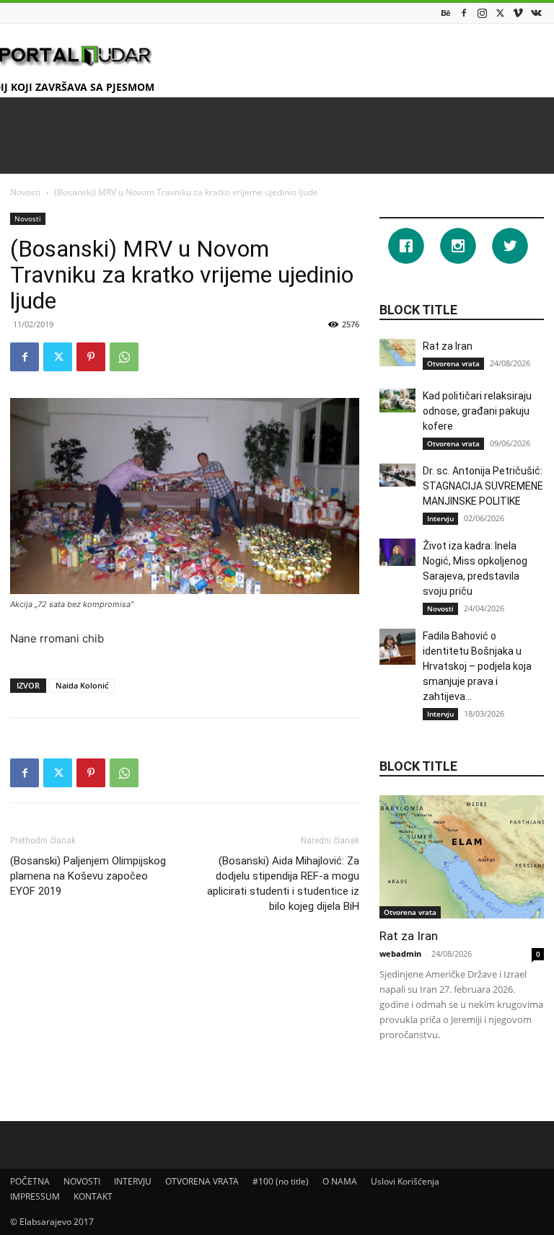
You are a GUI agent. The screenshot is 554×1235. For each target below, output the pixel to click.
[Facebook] (464, 12)
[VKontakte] (536, 12)
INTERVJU (132, 1181)
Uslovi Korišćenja (405, 1181)
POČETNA (30, 1181)
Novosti (25, 192)
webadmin (400, 953)
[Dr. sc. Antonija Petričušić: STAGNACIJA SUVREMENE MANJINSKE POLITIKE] (397, 475)
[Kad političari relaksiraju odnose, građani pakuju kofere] (397, 400)
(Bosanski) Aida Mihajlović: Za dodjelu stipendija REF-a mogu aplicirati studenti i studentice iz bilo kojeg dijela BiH (283, 883)
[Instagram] (482, 12)
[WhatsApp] (124, 356)
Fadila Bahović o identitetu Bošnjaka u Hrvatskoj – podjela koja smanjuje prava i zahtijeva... (477, 666)
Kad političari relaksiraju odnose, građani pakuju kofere (477, 411)
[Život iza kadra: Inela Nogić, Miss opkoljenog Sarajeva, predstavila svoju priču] (397, 552)
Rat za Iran (447, 346)
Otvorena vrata (453, 363)
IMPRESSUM (35, 1196)
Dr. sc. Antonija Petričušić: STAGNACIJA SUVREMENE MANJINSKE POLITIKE (483, 486)
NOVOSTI (81, 1181)
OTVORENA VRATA (202, 1181)
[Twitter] (500, 12)
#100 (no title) (280, 1181)
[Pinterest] (90, 356)
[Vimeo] (518, 12)
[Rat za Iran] (397, 352)
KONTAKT (93, 1196)
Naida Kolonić (82, 685)
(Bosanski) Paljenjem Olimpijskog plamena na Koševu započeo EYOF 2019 (88, 876)
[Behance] (446, 12)
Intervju (440, 518)
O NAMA (339, 1181)
